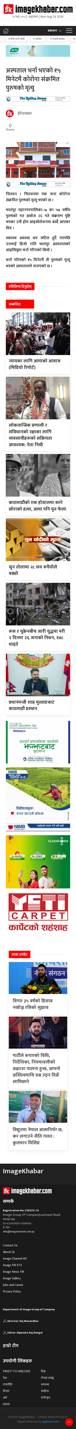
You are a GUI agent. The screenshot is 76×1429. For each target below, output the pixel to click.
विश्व (43, 1371)
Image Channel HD (15, 1258)
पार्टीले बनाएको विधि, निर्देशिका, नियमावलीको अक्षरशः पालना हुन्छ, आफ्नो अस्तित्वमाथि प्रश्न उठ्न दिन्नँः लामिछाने (36, 1068)
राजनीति (7, 1384)
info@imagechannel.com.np (18, 1231)
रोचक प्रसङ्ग (47, 1378)
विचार (6, 1391)
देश (5, 1378)
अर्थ (5, 1397)
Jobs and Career (13, 1285)
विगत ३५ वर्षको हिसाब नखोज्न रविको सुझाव (33, 1004)
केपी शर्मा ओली (18, 39)
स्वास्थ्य (45, 1384)
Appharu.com (50, 1421)
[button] (69, 31)
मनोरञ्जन (45, 1397)
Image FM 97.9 (12, 1265)
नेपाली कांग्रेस (58, 39)
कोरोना (38, 39)
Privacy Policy (12, 1291)
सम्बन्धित (15, 304)
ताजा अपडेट (19, 955)
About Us (9, 1252)
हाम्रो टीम (11, 1346)
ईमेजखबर (25, 113)
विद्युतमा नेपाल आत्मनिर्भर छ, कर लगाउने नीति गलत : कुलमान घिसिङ (38, 1136)
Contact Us (10, 1245)
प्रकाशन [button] (52, 30)
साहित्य (45, 1391)
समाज (6, 1404)
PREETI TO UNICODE (16, 1371)
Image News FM (13, 1271)
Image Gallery (12, 1278)
